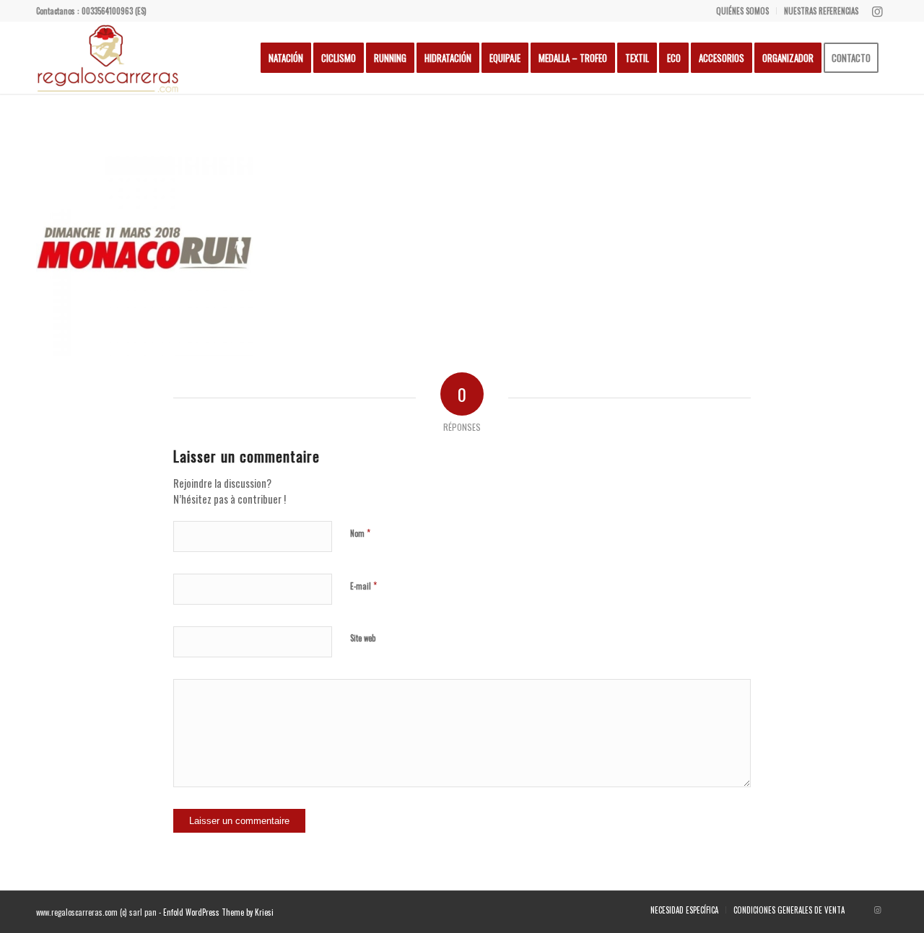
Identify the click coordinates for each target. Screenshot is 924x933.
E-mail (363, 585)
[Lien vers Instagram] (877, 11)
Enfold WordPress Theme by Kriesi (218, 912)
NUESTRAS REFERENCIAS (821, 11)
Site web (362, 638)
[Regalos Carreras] (108, 58)
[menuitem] (743, 10)
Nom (360, 532)
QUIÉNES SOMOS (742, 11)
